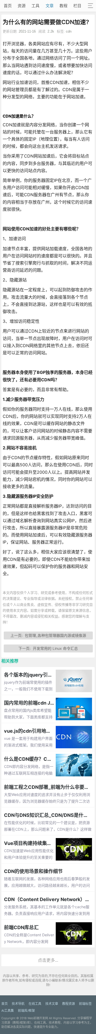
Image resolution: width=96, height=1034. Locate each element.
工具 (35, 5)
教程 (63, 5)
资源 (22, 5)
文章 (50, 5)
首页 (8, 5)
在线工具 (35, 1004)
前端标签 (85, 1004)
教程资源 (68, 1004)
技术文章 (51, 1004)
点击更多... (48, 960)
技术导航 (18, 1004)
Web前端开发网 (37, 1018)
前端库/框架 (26, 1011)
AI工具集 (7, 1011)
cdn (68, 31)
